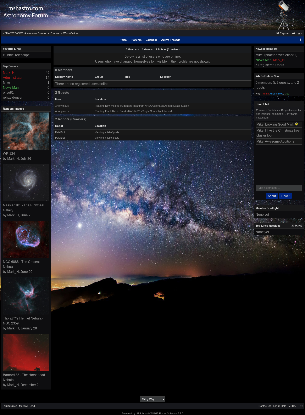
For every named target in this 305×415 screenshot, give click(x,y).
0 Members (132, 49)
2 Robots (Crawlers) (167, 49)
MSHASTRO (295, 406)
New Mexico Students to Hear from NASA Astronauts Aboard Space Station (147, 105)
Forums (54, 33)
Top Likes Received (268, 225)
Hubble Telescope (16, 55)
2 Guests (147, 49)
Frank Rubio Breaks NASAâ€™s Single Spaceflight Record (138, 111)
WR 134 (9, 153)
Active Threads (170, 39)
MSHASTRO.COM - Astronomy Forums (24, 33)
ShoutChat (262, 104)
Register (284, 33)
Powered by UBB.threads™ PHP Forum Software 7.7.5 (152, 413)
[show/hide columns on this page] (301, 40)
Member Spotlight (267, 208)
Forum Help (279, 406)
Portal (123, 39)
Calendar (151, 39)
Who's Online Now (267, 76)
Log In (299, 33)
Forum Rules (9, 406)
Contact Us (265, 406)
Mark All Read (27, 406)
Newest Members (266, 48)
